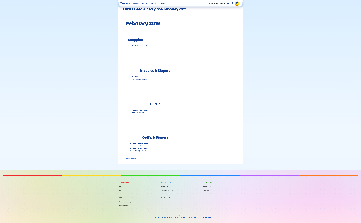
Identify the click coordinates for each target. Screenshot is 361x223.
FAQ (120, 186)
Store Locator (207, 186)
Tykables (183, 215)
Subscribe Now (131, 158)
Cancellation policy (194, 217)
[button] (135, 3)
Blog (120, 194)
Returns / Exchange (125, 202)
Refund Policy (123, 206)
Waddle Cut (164, 186)
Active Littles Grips (167, 190)
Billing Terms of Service (126, 198)
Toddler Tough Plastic (168, 194)
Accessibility (207, 217)
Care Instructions (166, 198)
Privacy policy (167, 217)
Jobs (120, 190)
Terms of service (180, 217)
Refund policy (156, 217)
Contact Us (206, 190)
